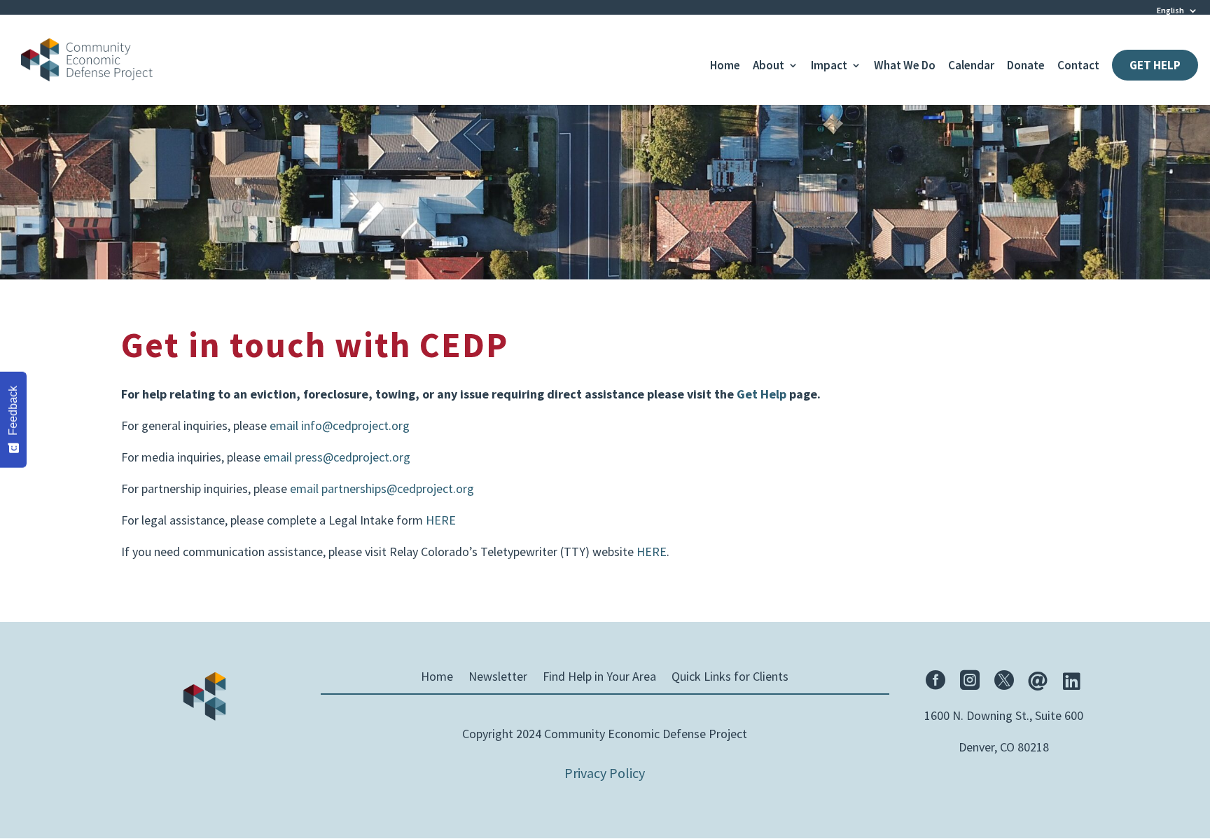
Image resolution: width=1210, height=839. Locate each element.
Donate (1026, 66)
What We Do (905, 66)
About (768, 66)
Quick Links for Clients (730, 678)
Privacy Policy (604, 773)
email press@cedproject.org (336, 457)
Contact (1078, 66)
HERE (441, 520)
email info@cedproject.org (340, 425)
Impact (829, 66)
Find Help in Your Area (599, 678)
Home (725, 66)
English (1170, 10)
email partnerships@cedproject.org (382, 488)
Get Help (1155, 65)
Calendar (971, 66)
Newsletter (497, 678)
